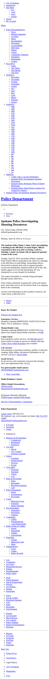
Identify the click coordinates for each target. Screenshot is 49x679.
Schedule (14, 472)
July (12, 88)
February (14, 100)
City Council (16, 451)
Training (14, 515)
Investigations (16, 41)
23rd (13, 122)
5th (12, 163)
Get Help (14, 36)
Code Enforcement (18, 524)
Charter (14, 540)
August (14, 86)
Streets (13, 528)
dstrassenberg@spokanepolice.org (14, 389)
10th (13, 152)
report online (22, 355)
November (15, 79)
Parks (13, 481)
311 (13, 355)
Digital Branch (17, 460)
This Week (15, 68)
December (15, 77)
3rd (12, 168)
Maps (13, 544)
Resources (15, 445)
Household (15, 531)
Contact (14, 61)
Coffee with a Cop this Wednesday (25, 177)
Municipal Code (17, 542)
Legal (13, 549)
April (13, 95)
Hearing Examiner (18, 454)
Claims (14, 551)
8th (12, 156)
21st (12, 127)
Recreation (15, 483)
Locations (15, 458)
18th (13, 134)
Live (13, 476)
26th (13, 116)
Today (13, 66)
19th (13, 131)
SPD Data (15, 48)
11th (12, 150)
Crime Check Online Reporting (13, 343)
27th (13, 113)
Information (15, 59)
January (14, 102)
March (13, 98)
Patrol (13, 39)
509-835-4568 (6, 386)
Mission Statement (18, 34)
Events (13, 465)
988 (41, 332)
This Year (15, 73)
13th (13, 145)
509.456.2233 (35, 339)
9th (12, 154)
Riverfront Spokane (19, 485)
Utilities (14, 533)
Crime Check (6, 414)
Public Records (17, 553)
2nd (12, 170)
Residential (15, 442)
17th (13, 136)
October (14, 82)
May (13, 93)
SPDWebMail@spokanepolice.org (14, 370)
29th (13, 109)
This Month (15, 70)
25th (13, 118)
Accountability (17, 46)
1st (12, 172)
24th (13, 120)
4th (12, 165)
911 (27, 324)
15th (13, 141)
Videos (14, 474)
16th (13, 138)
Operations (15, 510)
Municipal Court (17, 501)
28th (13, 111)
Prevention (15, 43)
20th (13, 129)
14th (13, 143)
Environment (16, 535)
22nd (13, 125)
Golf (13, 488)
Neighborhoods (17, 522)
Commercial (16, 440)
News (13, 32)
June (13, 91)
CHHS (14, 519)
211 (28, 363)
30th (13, 107)
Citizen (14, 52)
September (15, 84)
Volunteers (15, 57)
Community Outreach (19, 55)
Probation (15, 503)
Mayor (13, 449)
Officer (14, 50)
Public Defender (17, 506)
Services (14, 463)
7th (12, 159)
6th (12, 161)
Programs (15, 470)
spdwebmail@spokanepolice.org (14, 421)
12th (13, 147)
